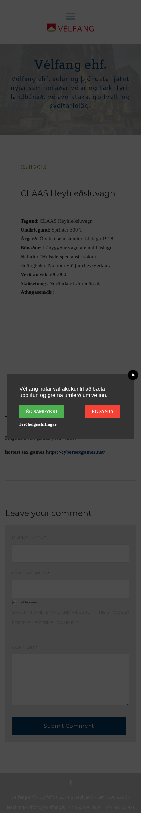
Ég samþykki (41, 411)
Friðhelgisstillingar (38, 424)
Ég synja (102, 411)
